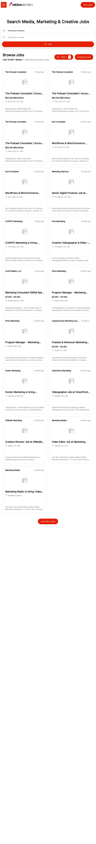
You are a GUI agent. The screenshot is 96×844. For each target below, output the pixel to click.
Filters (65, 57)
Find (50, 44)
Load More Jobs (48, 521)
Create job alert (84, 57)
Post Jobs (87, 5)
